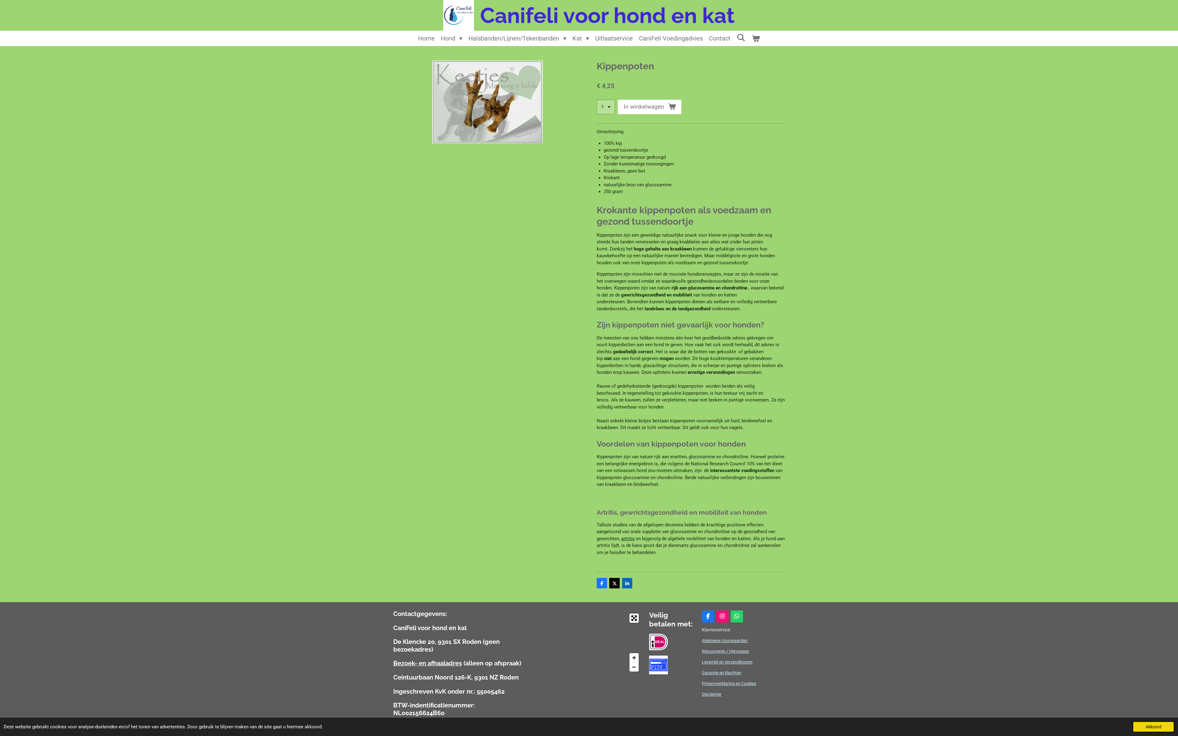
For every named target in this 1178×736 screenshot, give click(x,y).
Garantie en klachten (721, 672)
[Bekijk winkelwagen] (755, 38)
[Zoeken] (740, 37)
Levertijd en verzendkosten (727, 662)
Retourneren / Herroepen (725, 651)
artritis (628, 538)
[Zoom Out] (634, 667)
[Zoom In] (634, 657)
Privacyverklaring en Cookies (729, 683)
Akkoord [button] (1153, 726)
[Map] (588, 642)
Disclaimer (712, 694)
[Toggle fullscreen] (634, 618)
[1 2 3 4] (606, 107)
